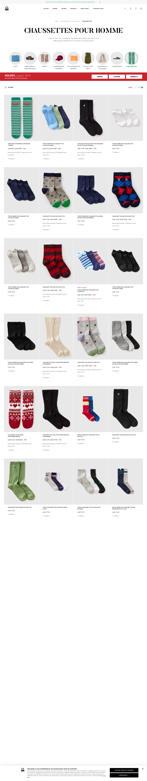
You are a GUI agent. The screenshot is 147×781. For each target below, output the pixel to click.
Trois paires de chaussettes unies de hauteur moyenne (90, 216)
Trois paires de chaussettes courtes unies (53, 144)
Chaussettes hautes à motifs (54, 216)
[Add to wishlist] (7, 97)
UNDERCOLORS (98, 8)
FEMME (55, 8)
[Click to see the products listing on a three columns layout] (142, 87)
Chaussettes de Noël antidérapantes (16, 435)
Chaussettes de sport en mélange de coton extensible (90, 144)
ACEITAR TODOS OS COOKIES (124, 770)
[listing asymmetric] (135, 87)
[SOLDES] (73, 76)
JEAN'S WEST (85, 8)
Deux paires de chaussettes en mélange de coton (123, 508)
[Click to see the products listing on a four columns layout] (139, 87)
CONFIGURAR (123, 775)
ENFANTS (73, 8)
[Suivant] (100, 2)
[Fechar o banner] (143, 768)
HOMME (63, 8)
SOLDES (46, 8)
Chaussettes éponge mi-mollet (124, 435)
